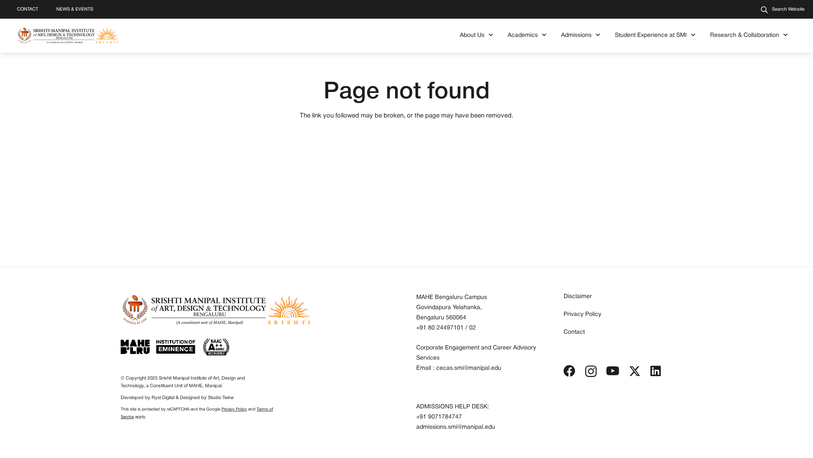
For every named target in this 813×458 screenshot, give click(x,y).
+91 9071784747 (439, 417)
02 (472, 328)
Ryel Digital (163, 398)
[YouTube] (612, 371)
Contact (574, 332)
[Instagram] (591, 371)
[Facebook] (569, 371)
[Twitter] (635, 371)
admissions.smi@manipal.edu (455, 427)
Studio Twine (221, 398)
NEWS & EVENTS (74, 9)
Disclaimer (578, 296)
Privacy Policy (234, 409)
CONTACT (27, 9)
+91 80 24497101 (440, 328)
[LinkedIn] (655, 371)
